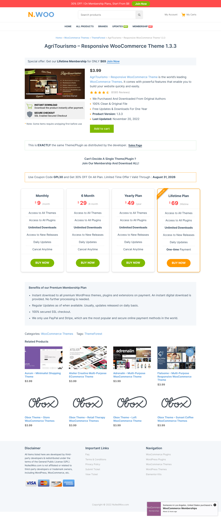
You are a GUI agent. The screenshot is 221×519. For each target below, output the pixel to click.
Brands (103, 26)
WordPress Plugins (156, 459)
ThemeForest (98, 38)
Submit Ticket (92, 469)
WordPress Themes (156, 469)
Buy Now (42, 263)
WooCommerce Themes (76, 38)
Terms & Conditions (95, 459)
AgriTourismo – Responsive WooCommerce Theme (124, 77)
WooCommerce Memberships (180, 508)
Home (68, 26)
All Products (85, 26)
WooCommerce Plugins (158, 454)
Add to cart (102, 128)
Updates (117, 26)
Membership (140, 26)
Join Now (141, 3)
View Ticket (91, 474)
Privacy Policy (92, 464)
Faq (87, 454)
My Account (171, 14)
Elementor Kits (153, 474)
